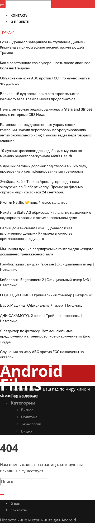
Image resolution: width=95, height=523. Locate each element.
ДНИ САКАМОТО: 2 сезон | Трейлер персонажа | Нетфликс (41, 318)
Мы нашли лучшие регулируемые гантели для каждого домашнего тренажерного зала (46, 251)
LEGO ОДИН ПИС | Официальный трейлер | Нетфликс (46, 295)
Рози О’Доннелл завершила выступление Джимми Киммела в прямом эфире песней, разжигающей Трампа (43, 47)
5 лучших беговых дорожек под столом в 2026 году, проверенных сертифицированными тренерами (43, 168)
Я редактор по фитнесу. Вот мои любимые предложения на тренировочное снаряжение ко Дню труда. (45, 336)
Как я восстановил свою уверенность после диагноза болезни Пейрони (45, 65)
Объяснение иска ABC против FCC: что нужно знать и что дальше (45, 80)
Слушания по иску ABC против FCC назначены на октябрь (42, 354)
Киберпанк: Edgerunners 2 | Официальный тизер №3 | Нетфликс (45, 282)
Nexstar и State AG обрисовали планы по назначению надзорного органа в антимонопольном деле (45, 215)
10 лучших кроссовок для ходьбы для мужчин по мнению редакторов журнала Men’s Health (41, 153)
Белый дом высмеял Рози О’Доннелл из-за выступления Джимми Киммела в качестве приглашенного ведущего (36, 233)
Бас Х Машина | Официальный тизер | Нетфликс (41, 305)
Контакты (19, 510)
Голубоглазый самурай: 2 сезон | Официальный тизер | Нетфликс (47, 267)
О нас (15, 503)
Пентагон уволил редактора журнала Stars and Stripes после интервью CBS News (46, 112)
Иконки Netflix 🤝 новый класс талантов (33, 202)
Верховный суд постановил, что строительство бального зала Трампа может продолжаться (39, 96)
